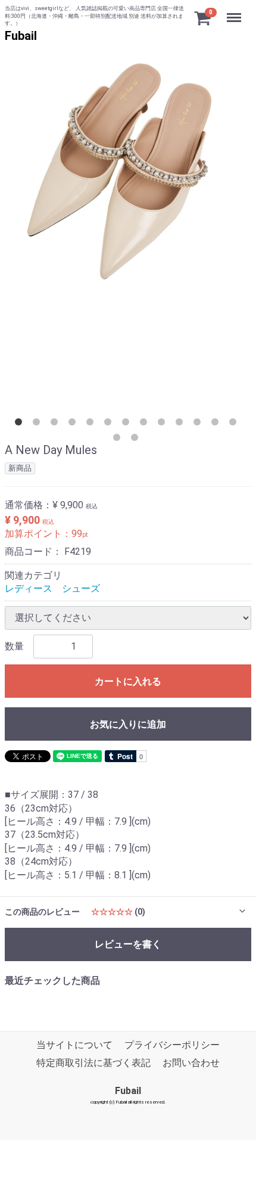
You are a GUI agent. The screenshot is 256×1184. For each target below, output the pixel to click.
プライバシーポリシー (172, 1045)
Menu (235, 11)
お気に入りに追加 (128, 723)
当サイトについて (74, 1045)
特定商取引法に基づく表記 (93, 1063)
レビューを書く (128, 943)
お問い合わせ (191, 1063)
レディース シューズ (52, 588)
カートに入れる (128, 680)
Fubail (21, 36)
